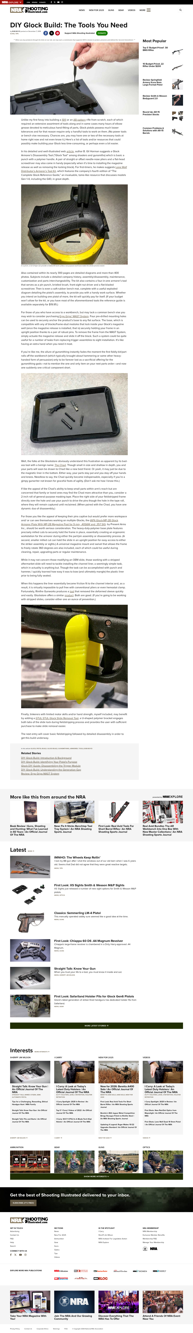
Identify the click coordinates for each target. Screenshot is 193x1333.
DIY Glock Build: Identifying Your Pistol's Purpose (49, 762)
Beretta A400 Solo (108, 1095)
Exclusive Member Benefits (154, 1235)
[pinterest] (58, 32)
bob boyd (88, 748)
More (30, 851)
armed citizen (30, 1095)
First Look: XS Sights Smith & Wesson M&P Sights (89, 885)
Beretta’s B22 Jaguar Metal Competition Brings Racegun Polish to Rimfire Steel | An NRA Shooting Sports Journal (117, 1116)
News (82, 10)
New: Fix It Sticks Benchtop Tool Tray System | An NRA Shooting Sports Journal (73, 829)
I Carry (58, 1057)
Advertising (14, 1231)
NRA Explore (103, 1242)
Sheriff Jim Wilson (67, 975)
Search (13, 1246)
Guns (111, 10)
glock (33, 748)
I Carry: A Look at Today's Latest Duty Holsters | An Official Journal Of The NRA (72, 1089)
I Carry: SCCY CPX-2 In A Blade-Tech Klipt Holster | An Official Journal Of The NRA (74, 1120)
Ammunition (17, 1147)
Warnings (56, 1329)
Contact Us (14, 1235)
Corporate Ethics (42, 1329)
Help (12, 1242)
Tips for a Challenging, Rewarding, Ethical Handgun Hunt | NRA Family (30, 1103)
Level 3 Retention (77, 1095)
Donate (42, 2)
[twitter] (52, 32)
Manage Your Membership (153, 1242)
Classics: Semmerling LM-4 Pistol (77, 913)
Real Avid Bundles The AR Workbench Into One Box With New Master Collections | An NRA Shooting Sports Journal (162, 830)
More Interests (41, 1052)
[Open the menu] (148, 10)
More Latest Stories (107, 1025)
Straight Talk (18, 1095)
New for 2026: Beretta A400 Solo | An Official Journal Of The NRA (117, 1089)
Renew (34, 2)
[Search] (180, 10)
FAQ (12, 1238)
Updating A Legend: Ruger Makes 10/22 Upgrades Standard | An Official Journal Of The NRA (118, 1127)
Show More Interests (110, 1176)
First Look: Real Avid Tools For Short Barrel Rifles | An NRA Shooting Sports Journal (116, 829)
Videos (131, 10)
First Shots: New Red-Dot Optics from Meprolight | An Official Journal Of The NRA (161, 1113)
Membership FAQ (150, 1238)
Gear (121, 10)
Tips (17, 33)
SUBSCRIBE (23, 1202)
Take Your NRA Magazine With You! (28, 1317)
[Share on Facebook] (46, 32)
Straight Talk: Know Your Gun (75, 968)
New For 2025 (96, 10)
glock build (52, 748)
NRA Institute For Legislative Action (112, 1238)
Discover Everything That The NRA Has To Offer (116, 1317)
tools (81, 748)
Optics (62, 895)
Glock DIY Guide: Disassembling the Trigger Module (51, 766)
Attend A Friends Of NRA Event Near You (161, 1317)
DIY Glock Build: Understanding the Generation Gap (51, 770)
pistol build (41, 748)
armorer (74, 748)
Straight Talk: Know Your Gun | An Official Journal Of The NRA (30, 1089)
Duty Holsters (62, 1095)
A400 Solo (121, 1095)
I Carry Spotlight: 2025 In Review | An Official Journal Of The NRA (72, 1103)
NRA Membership (150, 1231)
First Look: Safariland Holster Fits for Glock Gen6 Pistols (94, 996)
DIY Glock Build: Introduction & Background (46, 758)
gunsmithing (63, 748)
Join (28, 2)
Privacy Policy (15, 1329)
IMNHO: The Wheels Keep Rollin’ (77, 857)
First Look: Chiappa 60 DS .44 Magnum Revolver (88, 940)
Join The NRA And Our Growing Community (73, 1317)
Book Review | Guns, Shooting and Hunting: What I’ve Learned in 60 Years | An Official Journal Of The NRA (29, 830)
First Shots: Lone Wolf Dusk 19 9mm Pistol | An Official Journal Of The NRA (163, 1123)
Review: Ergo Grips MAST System (40, 774)
